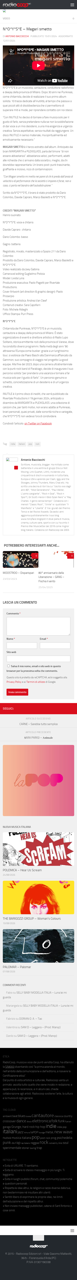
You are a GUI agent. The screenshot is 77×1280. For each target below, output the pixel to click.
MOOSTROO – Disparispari (18, 573)
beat (15, 1116)
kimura (27, 1132)
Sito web (11, 652)
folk (54, 1121)
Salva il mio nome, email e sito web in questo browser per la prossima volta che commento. (34, 668)
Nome (11, 638)
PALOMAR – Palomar (17, 967)
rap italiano (25, 1143)
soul (65, 1143)
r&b (13, 1143)
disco (29, 1121)
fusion (68, 1121)
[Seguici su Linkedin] (60, 707)
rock (37, 444)
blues (21, 1116)
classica (58, 1116)
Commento (14, 613)
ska (60, 1143)
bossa (28, 1116)
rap (17, 1143)
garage (7, 1127)
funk (61, 1121)
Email (44, 638)
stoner (25, 1148)
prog (53, 1138)
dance (21, 1121)
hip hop (40, 1127)
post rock (45, 1137)
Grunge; (16, 1127)
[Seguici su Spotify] (72, 707)
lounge (42, 1132)
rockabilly (53, 1143)
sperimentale (12, 1148)
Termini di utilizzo (35, 681)
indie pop (62, 1127)
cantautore (43, 1115)
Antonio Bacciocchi (17, 36)
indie (13, 444)
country (68, 1116)
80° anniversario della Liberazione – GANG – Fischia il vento (51, 577)
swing (33, 1148)
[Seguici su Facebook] (54, 707)
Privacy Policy (14, 681)
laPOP (34, 1132)
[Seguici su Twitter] (66, 707)
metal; (49, 1132)
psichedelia (64, 1138)
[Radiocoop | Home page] (21, 4)
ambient (7, 1116)
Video (6, 18)
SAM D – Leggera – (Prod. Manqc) (41, 1027)
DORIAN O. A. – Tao (30, 1018)
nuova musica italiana (17, 1138)
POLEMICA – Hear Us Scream (22, 870)
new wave (63, 1131)
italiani (22, 444)
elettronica (41, 1120)
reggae (35, 1143)
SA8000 (9, 1066)
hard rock (28, 1127)
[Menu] (72, 4)
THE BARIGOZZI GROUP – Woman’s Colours (32, 918)
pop (30, 444)
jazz (21, 1132)
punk (7, 1142)
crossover (9, 1121)
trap (39, 1148)
